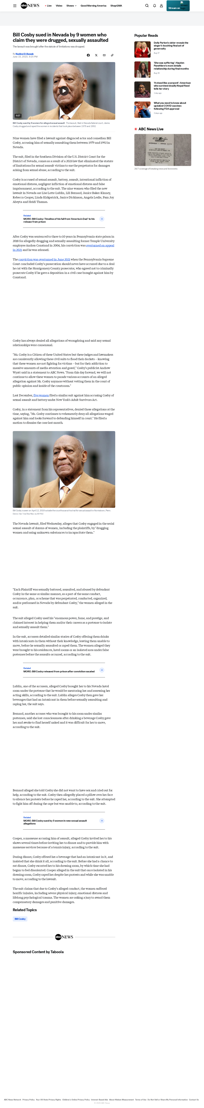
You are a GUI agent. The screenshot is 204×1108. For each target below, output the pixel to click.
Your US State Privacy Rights (48, 1099)
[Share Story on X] (96, 55)
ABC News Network (12, 1099)
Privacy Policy (28, 1099)
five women (41, 395)
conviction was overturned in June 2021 (44, 259)
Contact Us (194, 1099)
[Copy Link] (112, 55)
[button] (14, 6)
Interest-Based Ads (99, 1099)
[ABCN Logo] (30, 5)
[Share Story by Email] (104, 55)
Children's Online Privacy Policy (76, 1099)
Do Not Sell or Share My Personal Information (168, 1099)
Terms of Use (140, 1099)
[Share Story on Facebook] (88, 55)
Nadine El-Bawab (25, 53)
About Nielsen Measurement (121, 1099)
